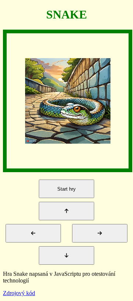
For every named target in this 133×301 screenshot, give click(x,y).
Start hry (66, 189)
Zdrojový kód (19, 293)
